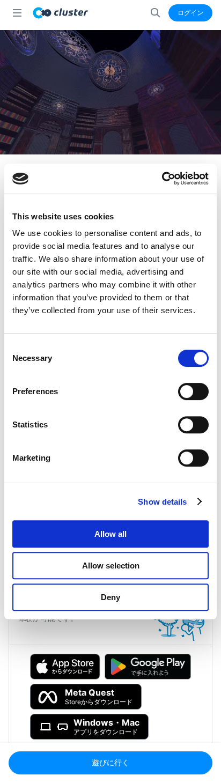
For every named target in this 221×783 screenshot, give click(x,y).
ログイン (190, 13)
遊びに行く (110, 762)
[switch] (193, 391)
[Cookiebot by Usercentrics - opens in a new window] (162, 179)
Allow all (110, 533)
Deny (110, 597)
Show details (162, 501)
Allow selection (110, 565)
